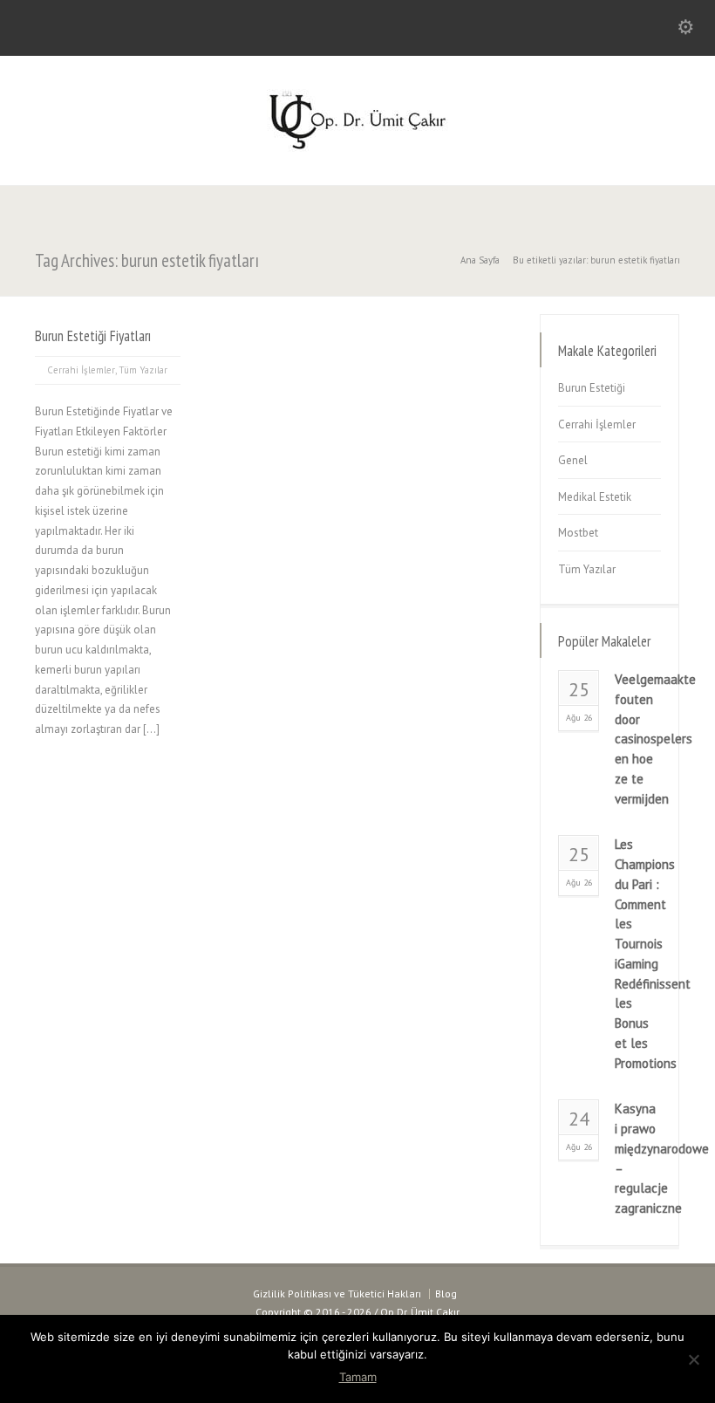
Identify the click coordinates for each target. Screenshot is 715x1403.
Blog (446, 1293)
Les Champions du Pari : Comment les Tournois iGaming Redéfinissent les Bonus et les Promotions (638, 953)
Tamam (358, 1377)
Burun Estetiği (591, 387)
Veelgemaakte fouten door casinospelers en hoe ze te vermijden (638, 739)
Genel (573, 460)
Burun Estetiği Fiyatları (93, 336)
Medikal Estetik (594, 496)
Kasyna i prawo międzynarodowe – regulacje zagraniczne (638, 1158)
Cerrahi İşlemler (81, 370)
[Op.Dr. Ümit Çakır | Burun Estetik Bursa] (357, 147)
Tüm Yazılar (143, 370)
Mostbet (578, 532)
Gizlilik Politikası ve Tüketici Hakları (337, 1293)
